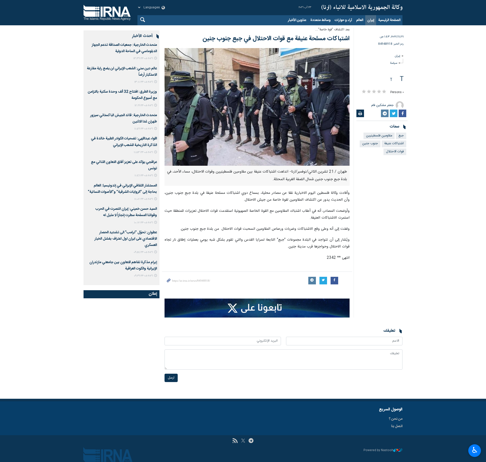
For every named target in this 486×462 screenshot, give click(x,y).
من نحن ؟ (395, 419)
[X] (243, 441)
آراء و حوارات (343, 20)
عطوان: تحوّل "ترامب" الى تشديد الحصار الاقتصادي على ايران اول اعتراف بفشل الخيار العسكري (125, 238)
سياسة (393, 63)
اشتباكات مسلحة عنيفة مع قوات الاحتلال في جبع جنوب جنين (276, 39)
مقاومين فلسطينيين (379, 135)
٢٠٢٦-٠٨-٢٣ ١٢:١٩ (143, 105)
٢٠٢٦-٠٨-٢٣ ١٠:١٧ (143, 222)
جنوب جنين (370, 143)
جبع (401, 135)
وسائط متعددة (320, 20)
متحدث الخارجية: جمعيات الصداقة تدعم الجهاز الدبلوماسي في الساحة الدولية (124, 48)
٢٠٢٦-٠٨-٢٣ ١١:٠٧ (143, 199)
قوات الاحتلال (395, 151)
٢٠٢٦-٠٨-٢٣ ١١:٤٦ (143, 175)
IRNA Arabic (361, 8)
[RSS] (235, 441)
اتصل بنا (396, 426)
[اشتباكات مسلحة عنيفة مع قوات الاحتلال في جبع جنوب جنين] (257, 107)
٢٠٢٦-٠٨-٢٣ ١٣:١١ (143, 82)
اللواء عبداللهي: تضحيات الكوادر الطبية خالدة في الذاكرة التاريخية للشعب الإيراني (124, 142)
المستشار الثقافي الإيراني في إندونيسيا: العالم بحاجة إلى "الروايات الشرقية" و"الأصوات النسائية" (122, 189)
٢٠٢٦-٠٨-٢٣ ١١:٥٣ (143, 152)
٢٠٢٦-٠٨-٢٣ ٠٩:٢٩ (143, 276)
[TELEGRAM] (251, 441)
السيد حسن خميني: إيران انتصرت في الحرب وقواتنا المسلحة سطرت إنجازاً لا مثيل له (126, 212)
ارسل (171, 378)
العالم (359, 20)
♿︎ (474, 450)
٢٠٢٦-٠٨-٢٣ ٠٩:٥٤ (143, 252)
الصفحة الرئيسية (389, 20)
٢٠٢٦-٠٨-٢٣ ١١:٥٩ (143, 129)
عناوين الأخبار (297, 20)
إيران (370, 20)
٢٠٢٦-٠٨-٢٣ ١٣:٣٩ (143, 58)
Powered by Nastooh (378, 450)
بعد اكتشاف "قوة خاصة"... (332, 29)
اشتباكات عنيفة (394, 143)
